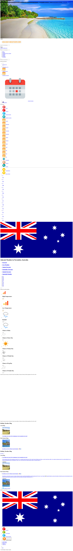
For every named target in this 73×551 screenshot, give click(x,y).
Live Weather (5, 264)
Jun (2, 280)
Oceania (3, 52)
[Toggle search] (0, 46)
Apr (3, 278)
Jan (2, 276)
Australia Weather (7, 274)
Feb (3, 277)
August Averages (6, 267)
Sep (3, 283)
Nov (3, 285)
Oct (3, 284)
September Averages (7, 269)
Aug (3, 282)
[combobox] (5, 45)
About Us (3, 543)
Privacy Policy (4, 542)
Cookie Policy (4, 541)
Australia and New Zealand (6, 53)
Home (3, 51)
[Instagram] (37, 548)
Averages (3, 56)
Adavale (3, 55)
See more (2, 453)
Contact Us (4, 544)
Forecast (4, 262)
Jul (2, 281)
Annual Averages (6, 271)
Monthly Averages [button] (8, 117)
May (3, 279)
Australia (3, 54)
